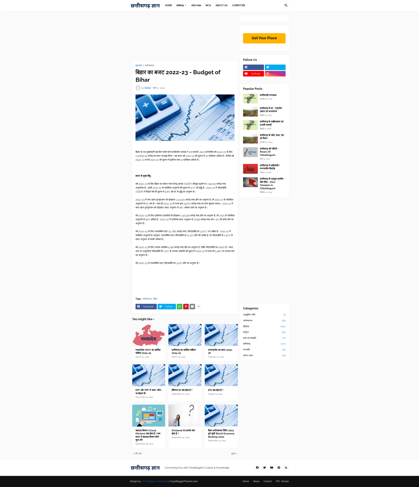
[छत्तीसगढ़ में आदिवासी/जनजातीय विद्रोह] (250, 169)
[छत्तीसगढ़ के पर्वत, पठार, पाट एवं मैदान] (250, 138)
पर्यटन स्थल (264, 355)
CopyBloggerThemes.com (184, 481)
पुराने (233, 453)
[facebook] (253, 67)
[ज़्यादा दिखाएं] (198, 306)
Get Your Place (264, 38)
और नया (138, 453)
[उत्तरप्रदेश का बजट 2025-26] (221, 335)
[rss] (286, 467)
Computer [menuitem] (238, 5)
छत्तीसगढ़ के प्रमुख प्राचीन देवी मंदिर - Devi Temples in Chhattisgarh (271, 183)
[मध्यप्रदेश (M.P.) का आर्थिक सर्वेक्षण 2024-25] (148, 335)
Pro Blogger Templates (155, 481)
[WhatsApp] (179, 306)
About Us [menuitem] (222, 5)
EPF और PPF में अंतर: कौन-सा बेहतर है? (149, 392)
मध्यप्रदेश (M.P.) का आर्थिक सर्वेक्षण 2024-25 (148, 351)
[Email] (192, 306)
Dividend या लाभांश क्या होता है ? (183, 432)
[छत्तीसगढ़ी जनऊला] (250, 98)
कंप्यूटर (264, 332)
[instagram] (275, 73)
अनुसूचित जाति (264, 314)
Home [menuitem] (168, 5)
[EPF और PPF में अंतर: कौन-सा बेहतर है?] (148, 375)
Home (246, 481)
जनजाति (264, 349)
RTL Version (282, 481)
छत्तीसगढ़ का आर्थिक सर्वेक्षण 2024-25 (184, 351)
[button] (286, 5)
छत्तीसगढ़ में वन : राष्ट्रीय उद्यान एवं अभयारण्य (271, 110)
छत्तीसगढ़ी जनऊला (268, 95)
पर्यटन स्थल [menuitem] (196, 5)
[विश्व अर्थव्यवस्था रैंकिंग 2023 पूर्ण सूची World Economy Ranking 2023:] (221, 416)
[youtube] (271, 467)
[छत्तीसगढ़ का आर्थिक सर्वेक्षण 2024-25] (184, 335)
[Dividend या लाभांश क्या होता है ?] (184, 416)
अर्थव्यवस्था (149, 65)
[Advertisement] (185, 38)
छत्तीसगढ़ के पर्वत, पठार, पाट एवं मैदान (272, 137)
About (256, 481)
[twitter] (275, 67)
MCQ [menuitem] (208, 5)
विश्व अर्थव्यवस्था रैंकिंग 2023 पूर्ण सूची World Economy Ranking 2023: (221, 433)
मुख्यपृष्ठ (139, 65)
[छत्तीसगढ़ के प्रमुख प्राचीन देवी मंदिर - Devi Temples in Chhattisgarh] (250, 182)
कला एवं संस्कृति (264, 338)
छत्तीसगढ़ (264, 343)
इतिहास (264, 326)
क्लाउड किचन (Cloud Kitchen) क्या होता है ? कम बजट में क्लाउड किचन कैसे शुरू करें (148, 435)
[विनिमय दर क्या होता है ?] (184, 375)
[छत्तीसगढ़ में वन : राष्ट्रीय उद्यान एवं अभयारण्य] (250, 112)
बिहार (155, 298)
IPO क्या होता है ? (215, 390)
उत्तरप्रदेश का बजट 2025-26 (220, 351)
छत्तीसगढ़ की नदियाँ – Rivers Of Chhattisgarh (269, 152)
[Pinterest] (186, 306)
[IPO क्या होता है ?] (221, 375)
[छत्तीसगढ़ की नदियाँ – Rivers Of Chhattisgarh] (250, 152)
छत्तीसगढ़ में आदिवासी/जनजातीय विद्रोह (270, 167)
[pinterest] (279, 467)
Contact (268, 481)
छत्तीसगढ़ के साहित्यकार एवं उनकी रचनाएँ (271, 123)
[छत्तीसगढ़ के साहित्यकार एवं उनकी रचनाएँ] (250, 125)
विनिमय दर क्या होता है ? (182, 390)
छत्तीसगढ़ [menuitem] (180, 5)
